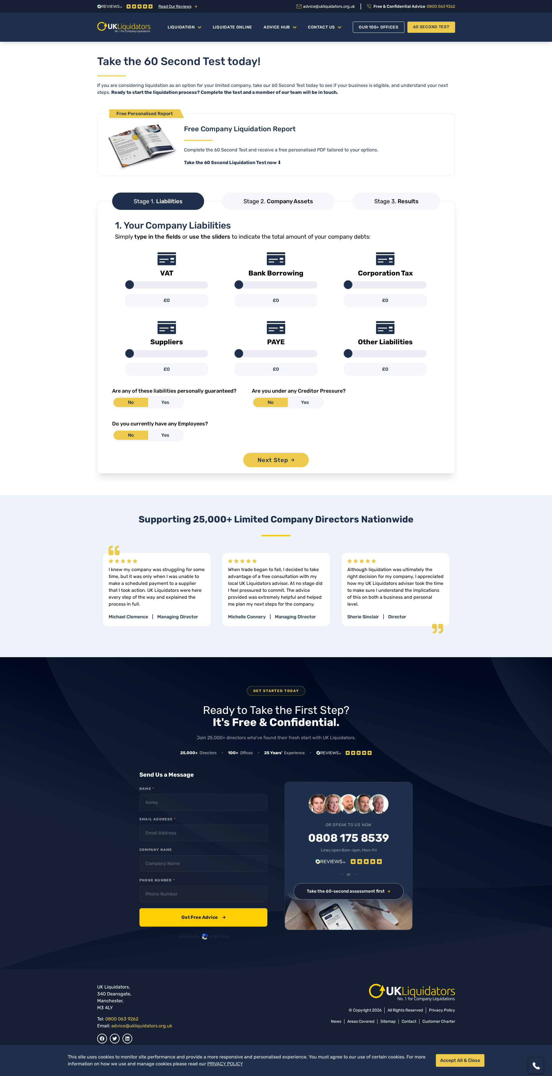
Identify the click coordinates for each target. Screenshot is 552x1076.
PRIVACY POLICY (225, 1064)
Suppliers (166, 342)
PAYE (276, 342)
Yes (165, 402)
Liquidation (181, 27)
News (336, 1021)
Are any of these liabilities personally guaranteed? (174, 391)
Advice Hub (277, 27)
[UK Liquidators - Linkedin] (127, 1038)
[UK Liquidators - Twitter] (115, 1038)
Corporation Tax (385, 273)
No (131, 402)
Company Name (155, 850)
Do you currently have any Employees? (160, 424)
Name (146, 789)
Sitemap (388, 1021)
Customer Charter (438, 1021)
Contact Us (321, 27)
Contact (409, 1021)
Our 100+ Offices (378, 27)
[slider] (130, 285)
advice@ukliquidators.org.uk (141, 1026)
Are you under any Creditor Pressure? (299, 391)
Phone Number (157, 880)
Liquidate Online (232, 27)
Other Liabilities (385, 342)
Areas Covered (360, 1021)
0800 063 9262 (121, 1019)
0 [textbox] (168, 300)
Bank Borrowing (275, 273)
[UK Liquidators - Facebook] (102, 1038)
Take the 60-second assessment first (346, 891)
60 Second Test (431, 26)
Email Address (157, 819)
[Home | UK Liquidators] (123, 27)
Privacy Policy (442, 1010)
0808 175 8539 (348, 838)
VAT (166, 273)
